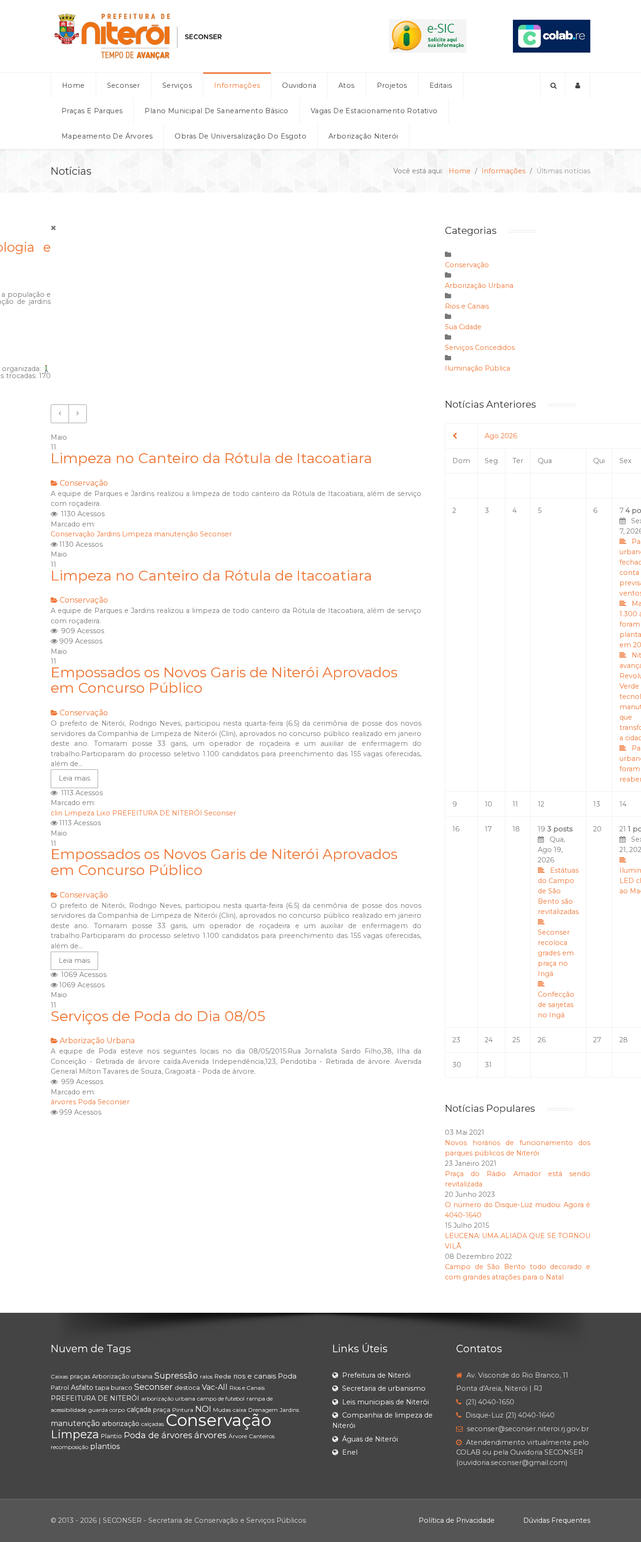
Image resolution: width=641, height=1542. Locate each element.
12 (541, 804)
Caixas (59, 1376)
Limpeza (137, 534)
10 (488, 804)
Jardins (108, 534)
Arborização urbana (122, 1376)
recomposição (69, 1446)
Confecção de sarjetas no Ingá (556, 1004)
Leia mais (74, 778)
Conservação (84, 483)
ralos (206, 1376)
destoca (187, 1387)
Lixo (103, 813)
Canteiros (262, 1436)
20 (597, 829)
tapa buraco (113, 1387)
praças (80, 1376)
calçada (139, 1409)
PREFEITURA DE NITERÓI (157, 813)
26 (542, 1040)
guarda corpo (106, 1409)
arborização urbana (168, 1398)
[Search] (552, 85)
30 (456, 1065)
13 (596, 804)
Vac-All (215, 1387)
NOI (203, 1409)
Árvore (238, 1436)
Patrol (60, 1387)
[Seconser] (197, 36)
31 (488, 1065)
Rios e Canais (467, 306)
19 (558, 922)
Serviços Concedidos (480, 347)
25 (516, 1040)
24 (489, 1040)
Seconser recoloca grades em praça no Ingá (556, 953)
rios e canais (254, 1376)
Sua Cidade (463, 327)
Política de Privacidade (457, 1520)
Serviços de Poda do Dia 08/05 (158, 1016)
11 (515, 804)
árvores (63, 1102)
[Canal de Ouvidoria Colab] (551, 35)
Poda (87, 1102)
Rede (222, 1376)
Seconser (216, 534)
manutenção (176, 534)
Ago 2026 (501, 436)
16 (455, 829)
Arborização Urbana (97, 1040)
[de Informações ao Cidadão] (427, 35)
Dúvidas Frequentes (556, 1520)
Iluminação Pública (477, 368)
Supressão (176, 1376)
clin (56, 813)
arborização (120, 1423)
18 (516, 829)
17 (488, 829)
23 (456, 1040)
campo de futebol (220, 1398)
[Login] (577, 85)
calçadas (152, 1423)
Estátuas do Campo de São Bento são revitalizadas (558, 891)
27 (597, 1040)
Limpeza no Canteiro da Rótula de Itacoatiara (211, 458)
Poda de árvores (158, 1435)
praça (161, 1409)
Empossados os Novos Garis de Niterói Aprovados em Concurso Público (224, 680)
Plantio (111, 1436)
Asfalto (82, 1387)
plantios (105, 1446)
